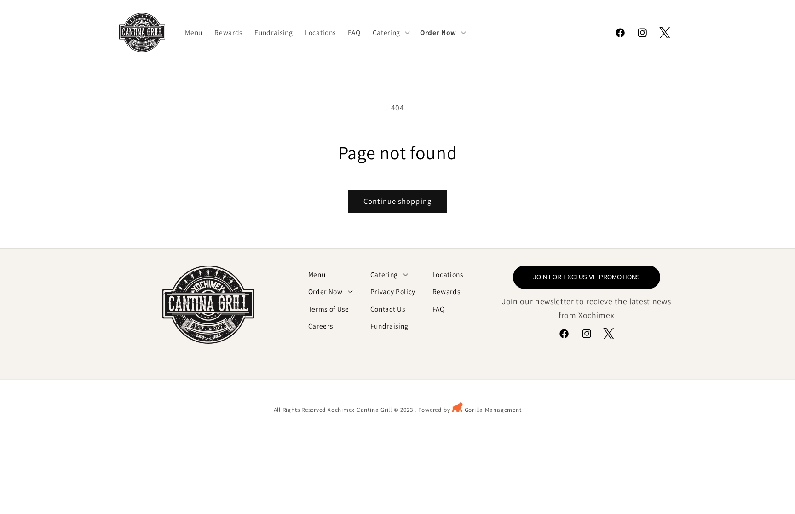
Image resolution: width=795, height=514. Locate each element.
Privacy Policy (392, 291)
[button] (390, 32)
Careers (320, 325)
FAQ (438, 308)
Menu (317, 274)
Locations (447, 274)
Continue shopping (397, 201)
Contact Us (387, 308)
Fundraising (389, 325)
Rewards (446, 291)
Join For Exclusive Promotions (586, 277)
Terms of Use (328, 308)
